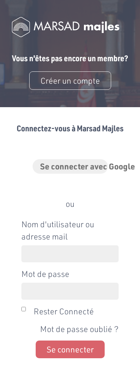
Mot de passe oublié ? (79, 329)
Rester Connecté (64, 311)
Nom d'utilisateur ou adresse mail (57, 230)
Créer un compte (70, 80)
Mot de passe (45, 273)
